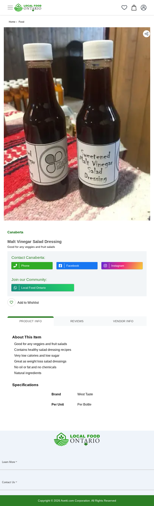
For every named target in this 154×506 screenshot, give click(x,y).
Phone (25, 265)
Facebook (72, 265)
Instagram (117, 265)
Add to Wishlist (28, 302)
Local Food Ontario (33, 287)
